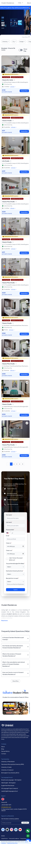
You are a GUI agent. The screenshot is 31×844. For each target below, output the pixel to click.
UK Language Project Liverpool (9, 788)
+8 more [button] (12, 208)
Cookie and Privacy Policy (12, 842)
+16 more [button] (13, 289)
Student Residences (7, 3)
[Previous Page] (8, 464)
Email (7, 535)
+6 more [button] (12, 86)
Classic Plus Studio (8, 201)
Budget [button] (22, 41)
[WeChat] (28, 831)
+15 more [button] (13, 167)
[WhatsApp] (28, 836)
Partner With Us (5, 751)
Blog (2, 749)
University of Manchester (8, 761)
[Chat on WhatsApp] (28, 836)
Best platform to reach (12, 578)
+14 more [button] (13, 127)
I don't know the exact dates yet (16, 559)
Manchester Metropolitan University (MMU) (12, 764)
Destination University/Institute (14, 571)
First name (9, 515)
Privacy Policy (23, 838)
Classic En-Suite (7, 80)
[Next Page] (22, 464)
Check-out (9, 550)
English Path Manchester (7, 785)
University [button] (5, 41)
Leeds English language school (9, 791)
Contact (3, 753)
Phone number (10, 529)
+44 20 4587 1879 (6, 805)
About (3, 746)
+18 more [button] (12, 370)
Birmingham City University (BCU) (10, 772)
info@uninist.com (6, 807)
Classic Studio (7, 120)
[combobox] (8, 533)
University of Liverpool (7, 770)
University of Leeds (6, 767)
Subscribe (25, 822)
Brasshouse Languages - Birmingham (11, 780)
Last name (9, 522)
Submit (16, 589)
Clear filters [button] (25, 37)
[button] (15, 64)
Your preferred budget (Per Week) (15, 563)
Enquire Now (24, 91)
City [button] (13, 41)
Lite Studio (5, 161)
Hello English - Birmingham (8, 782)
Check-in (8, 543)
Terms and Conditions (14, 838)
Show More (15, 681)
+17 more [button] (13, 411)
